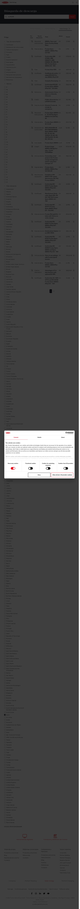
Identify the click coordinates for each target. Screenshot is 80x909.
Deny (39, 475)
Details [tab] (39, 437)
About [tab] (63, 437)
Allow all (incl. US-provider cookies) (62, 475)
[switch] (30, 468)
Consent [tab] (16, 437)
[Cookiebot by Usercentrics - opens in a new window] (66, 433)
